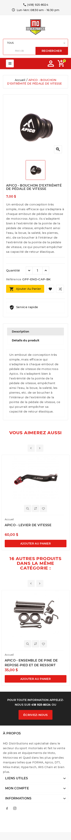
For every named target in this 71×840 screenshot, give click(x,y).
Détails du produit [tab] (25, 340)
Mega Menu (10, 63)
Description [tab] (20, 331)
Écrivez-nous (35, 715)
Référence (14, 279)
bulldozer (53, 822)
